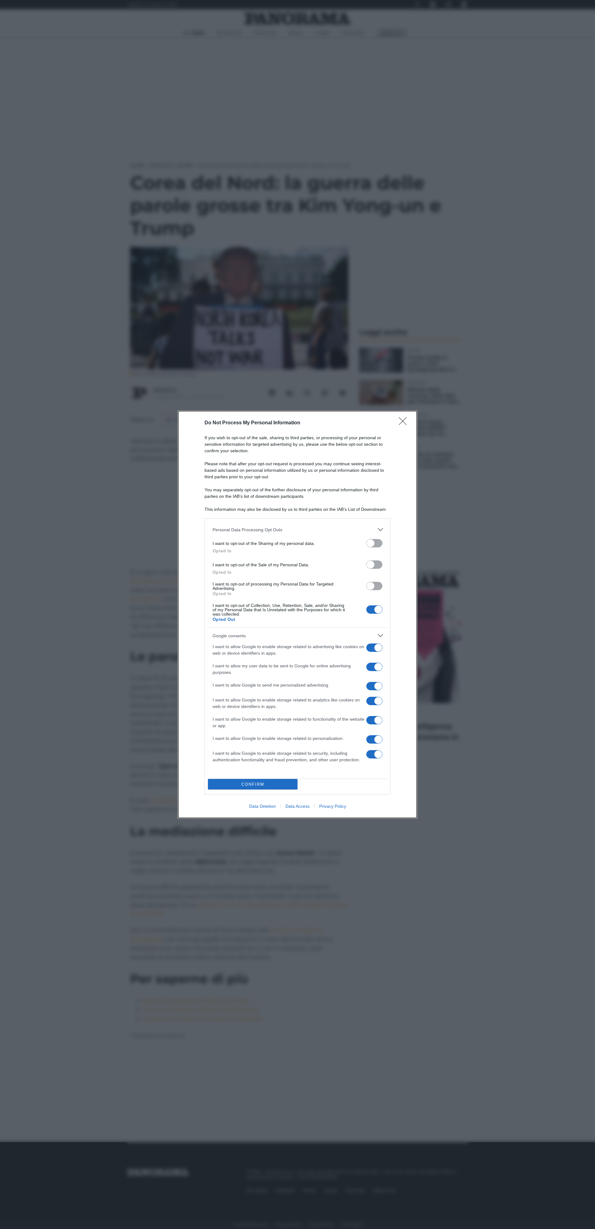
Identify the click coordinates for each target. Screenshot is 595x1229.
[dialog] (297, 614)
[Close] (405, 423)
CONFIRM (252, 784)
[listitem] (297, 529)
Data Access (297, 806)
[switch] (374, 543)
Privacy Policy (332, 806)
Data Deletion (262, 806)
